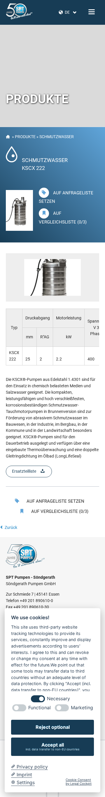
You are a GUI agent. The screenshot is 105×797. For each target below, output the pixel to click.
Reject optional (53, 727)
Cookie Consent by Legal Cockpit (79, 782)
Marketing (82, 707)
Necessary (58, 698)
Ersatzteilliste (24, 471)
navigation (91, 11)
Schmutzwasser (56, 136)
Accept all (52, 746)
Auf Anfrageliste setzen (54, 501)
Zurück (11, 527)
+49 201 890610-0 (36, 600)
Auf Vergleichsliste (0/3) (59, 511)
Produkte (25, 136)
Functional (39, 707)
